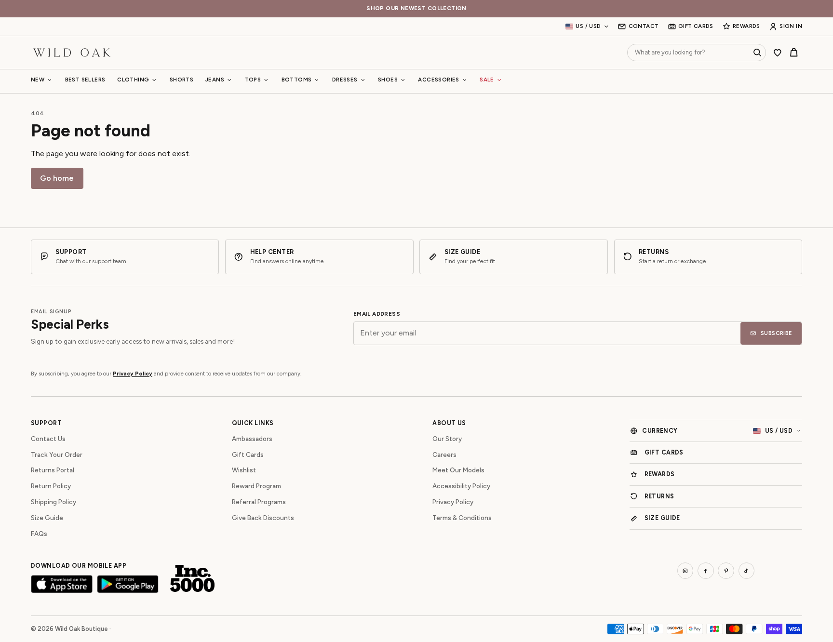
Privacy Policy (132, 373)
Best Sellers (85, 79)
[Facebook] (706, 570)
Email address (376, 314)
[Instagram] (685, 570)
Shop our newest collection (416, 8)
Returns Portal (52, 470)
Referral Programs (259, 502)
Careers (444, 454)
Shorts (181, 79)
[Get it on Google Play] (128, 584)
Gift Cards (248, 454)
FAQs (39, 533)
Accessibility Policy (461, 486)
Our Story (447, 438)
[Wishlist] (777, 52)
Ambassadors (252, 438)
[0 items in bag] (794, 52)
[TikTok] (747, 570)
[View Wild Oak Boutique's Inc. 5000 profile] (192, 578)
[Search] (757, 52)
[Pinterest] (726, 570)
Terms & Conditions (462, 518)
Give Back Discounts (263, 518)
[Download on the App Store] (62, 584)
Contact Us (48, 438)
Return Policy (51, 486)
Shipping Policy (53, 502)
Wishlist (244, 470)
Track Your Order (56, 454)
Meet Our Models (458, 470)
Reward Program (256, 486)
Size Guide (47, 518)
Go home (57, 178)
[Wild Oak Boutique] (72, 52)
